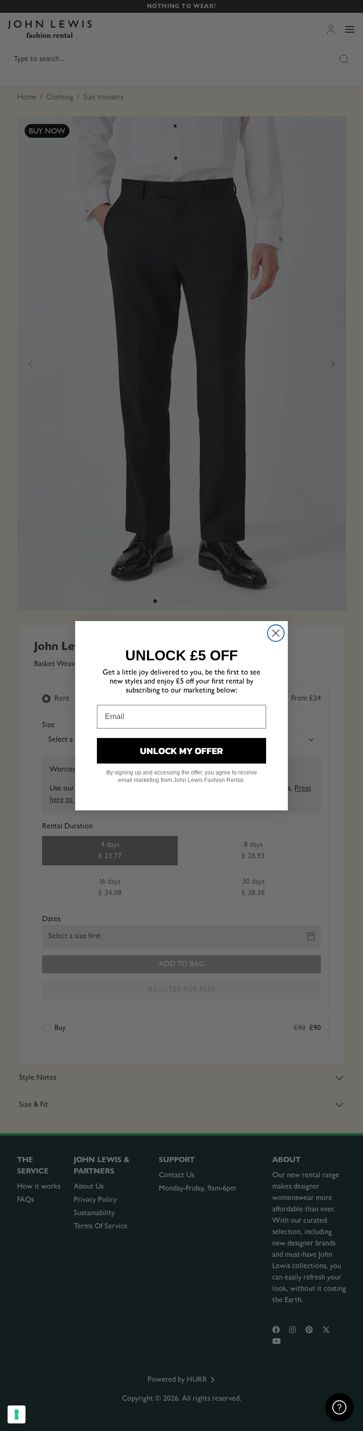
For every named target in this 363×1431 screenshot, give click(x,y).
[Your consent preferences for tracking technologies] (17, 1414)
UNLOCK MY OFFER (181, 751)
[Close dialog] (276, 633)
